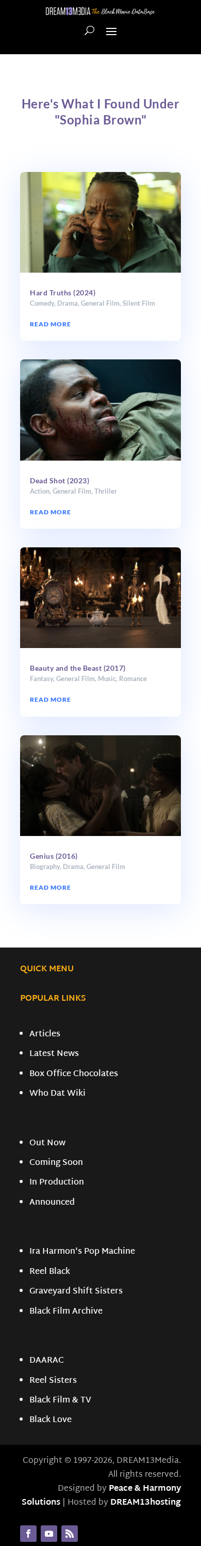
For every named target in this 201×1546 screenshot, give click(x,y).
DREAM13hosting (145, 1502)
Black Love (50, 1420)
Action (39, 491)
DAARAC (46, 1360)
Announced (52, 1202)
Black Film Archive (66, 1311)
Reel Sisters (53, 1381)
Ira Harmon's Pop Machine (82, 1251)
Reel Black (49, 1272)
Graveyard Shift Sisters (76, 1291)
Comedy (42, 303)
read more (50, 324)
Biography (45, 866)
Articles (44, 1034)
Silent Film (139, 303)
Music (107, 678)
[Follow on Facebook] (28, 1533)
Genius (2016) (54, 855)
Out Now (47, 1143)
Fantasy (41, 678)
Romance (133, 678)
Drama (67, 303)
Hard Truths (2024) (62, 292)
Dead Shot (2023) (59, 480)
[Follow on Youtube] (49, 1533)
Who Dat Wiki (57, 1093)
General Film (100, 303)
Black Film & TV (60, 1400)
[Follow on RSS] (69, 1533)
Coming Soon (56, 1163)
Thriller (105, 491)
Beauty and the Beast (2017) (78, 668)
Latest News (54, 1054)
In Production (56, 1182)
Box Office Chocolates (73, 1074)
